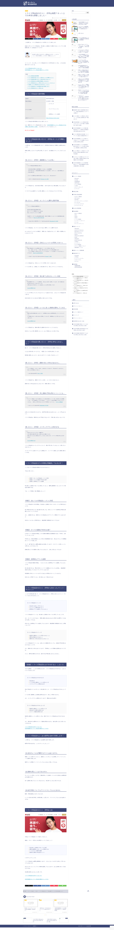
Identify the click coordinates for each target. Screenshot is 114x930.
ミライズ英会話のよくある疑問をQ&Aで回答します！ (39, 86)
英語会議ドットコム (79, 247)
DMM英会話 (77, 181)
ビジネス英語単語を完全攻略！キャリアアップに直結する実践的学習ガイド (81, 135)
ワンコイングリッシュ (79, 223)
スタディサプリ (78, 259)
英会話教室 (76, 211)
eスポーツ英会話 (78, 196)
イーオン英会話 (78, 219)
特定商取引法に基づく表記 (79, 321)
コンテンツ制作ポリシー (78, 312)
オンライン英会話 (31, 891)
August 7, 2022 (48, 256)
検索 (73, 10)
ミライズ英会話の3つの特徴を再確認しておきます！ (38, 81)
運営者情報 (76, 309)
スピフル (76, 261)
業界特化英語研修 (78, 267)
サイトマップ (76, 315)
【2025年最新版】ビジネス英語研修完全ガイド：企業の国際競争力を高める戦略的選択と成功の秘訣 (81, 164)
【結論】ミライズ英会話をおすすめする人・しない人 (38, 84)
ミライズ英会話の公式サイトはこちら (33, 68)
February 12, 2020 (45, 179)
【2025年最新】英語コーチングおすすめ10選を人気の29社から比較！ (81, 325)
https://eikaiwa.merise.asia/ (52, 118)
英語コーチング (77, 226)
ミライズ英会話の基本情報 (33, 75)
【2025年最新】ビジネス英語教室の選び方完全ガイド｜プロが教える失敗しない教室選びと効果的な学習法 (81, 146)
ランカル (76, 222)
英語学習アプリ (77, 253)
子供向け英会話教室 (78, 194)
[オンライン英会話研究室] (30, 5)
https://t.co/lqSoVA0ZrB (38, 252)
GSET (76, 237)
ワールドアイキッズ (79, 205)
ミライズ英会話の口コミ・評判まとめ (35, 88)
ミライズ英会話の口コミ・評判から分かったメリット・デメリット (41, 82)
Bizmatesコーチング (79, 231)
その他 (36, 891)
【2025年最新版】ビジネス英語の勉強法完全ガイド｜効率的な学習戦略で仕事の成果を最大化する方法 (81, 130)
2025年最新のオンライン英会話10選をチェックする (36, 69)
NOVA (76, 216)
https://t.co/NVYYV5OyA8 (39, 217)
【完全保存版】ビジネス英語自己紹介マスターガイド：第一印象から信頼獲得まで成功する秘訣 (81, 124)
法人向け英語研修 (77, 208)
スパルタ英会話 (78, 244)
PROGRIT (77, 238)
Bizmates (77, 178)
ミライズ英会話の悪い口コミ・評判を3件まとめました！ (39, 79)
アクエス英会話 (78, 184)
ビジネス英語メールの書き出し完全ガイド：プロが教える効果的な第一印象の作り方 (81, 118)
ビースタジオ (77, 202)
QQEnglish (77, 182)
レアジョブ (77, 188)
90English (77, 228)
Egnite (76, 234)
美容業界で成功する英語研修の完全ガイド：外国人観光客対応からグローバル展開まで (81, 111)
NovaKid (76, 199)
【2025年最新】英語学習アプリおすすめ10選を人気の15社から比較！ (81, 334)
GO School (77, 198)
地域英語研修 (77, 265)
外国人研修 (76, 191)
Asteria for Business (79, 230)
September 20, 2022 (44, 405)
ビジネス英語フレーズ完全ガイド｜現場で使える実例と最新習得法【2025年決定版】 (81, 152)
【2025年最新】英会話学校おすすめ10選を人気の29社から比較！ (81, 329)
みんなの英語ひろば (31, 440)
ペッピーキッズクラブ (79, 203)
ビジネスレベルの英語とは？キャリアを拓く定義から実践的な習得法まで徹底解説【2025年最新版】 (81, 158)
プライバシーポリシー (78, 306)
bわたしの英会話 (78, 213)
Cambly (76, 179)
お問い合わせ (76, 303)
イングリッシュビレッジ (80, 220)
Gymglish (77, 255)
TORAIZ (76, 241)
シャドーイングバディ (79, 258)
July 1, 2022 (40, 373)
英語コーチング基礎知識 (79, 250)
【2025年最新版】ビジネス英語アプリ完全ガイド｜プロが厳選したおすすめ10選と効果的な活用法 (81, 140)
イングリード (77, 243)
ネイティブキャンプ (79, 187)
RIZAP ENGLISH (78, 240)
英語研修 (75, 264)
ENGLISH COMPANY (79, 235)
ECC (76, 214)
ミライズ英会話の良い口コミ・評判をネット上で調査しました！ (41, 77)
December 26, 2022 (54, 221)
